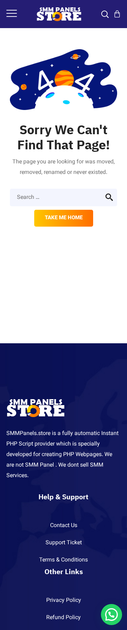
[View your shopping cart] (117, 14)
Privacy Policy (63, 600)
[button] (111, 614)
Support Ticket (64, 543)
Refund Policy (63, 617)
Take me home (64, 218)
